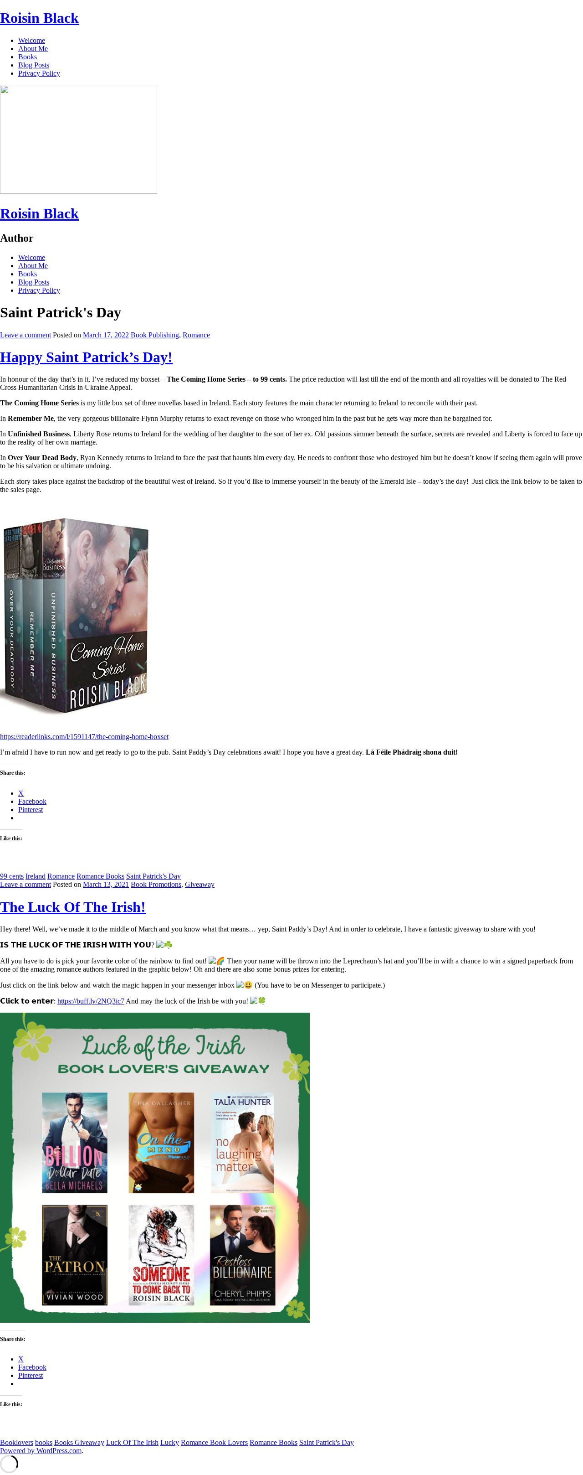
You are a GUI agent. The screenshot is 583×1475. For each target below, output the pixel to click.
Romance (196, 335)
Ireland (36, 876)
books (43, 1442)
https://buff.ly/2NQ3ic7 (90, 1001)
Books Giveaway (79, 1442)
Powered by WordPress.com (41, 1450)
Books (27, 57)
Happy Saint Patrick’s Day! (86, 357)
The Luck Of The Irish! (73, 907)
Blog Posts (33, 65)
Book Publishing (155, 335)
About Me (33, 48)
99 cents (12, 876)
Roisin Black (39, 18)
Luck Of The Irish (132, 1442)
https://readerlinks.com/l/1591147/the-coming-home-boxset (84, 736)
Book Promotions (156, 884)
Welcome (31, 40)
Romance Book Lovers (214, 1442)
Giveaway (200, 884)
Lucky (169, 1442)
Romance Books (100, 876)
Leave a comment (25, 335)
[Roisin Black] (78, 191)
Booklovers (16, 1442)
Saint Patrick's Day (153, 876)
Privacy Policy (39, 73)
